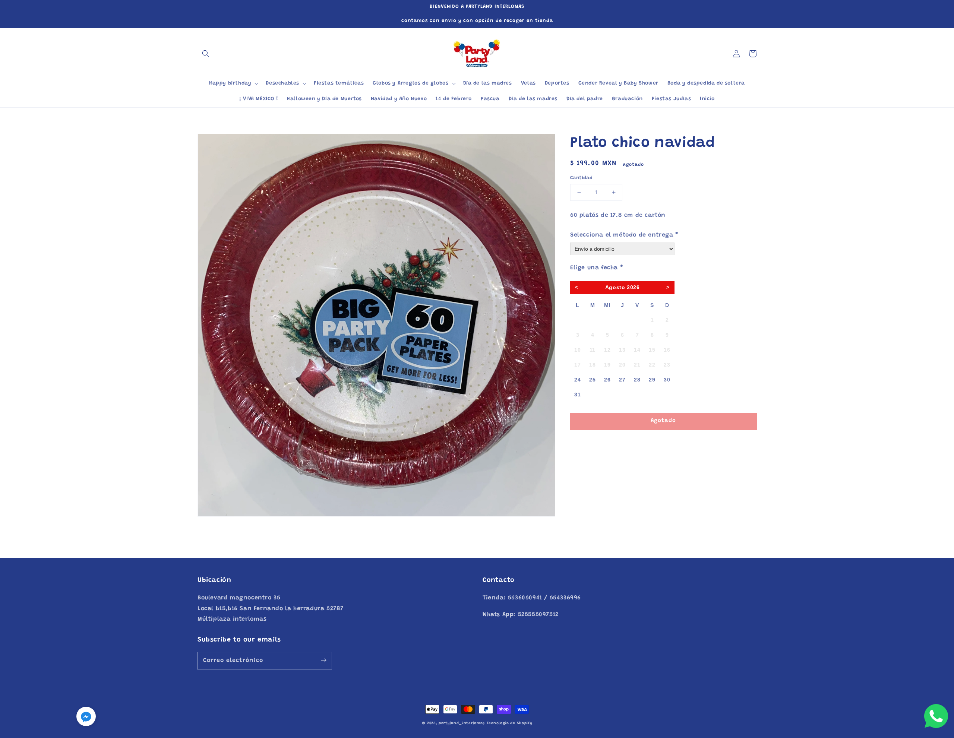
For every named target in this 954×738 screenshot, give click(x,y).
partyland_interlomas (462, 723)
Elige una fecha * (596, 268)
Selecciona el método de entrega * (624, 235)
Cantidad (581, 177)
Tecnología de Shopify (509, 723)
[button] (206, 53)
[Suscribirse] (323, 660)
